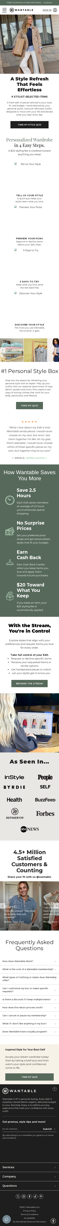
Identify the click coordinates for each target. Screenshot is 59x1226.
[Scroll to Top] (55, 1089)
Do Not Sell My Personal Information (29, 1222)
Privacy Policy (29, 1211)
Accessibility (29, 1218)
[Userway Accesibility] (53, 1221)
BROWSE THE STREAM (29, 683)
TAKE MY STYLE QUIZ (29, 124)
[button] (56, 350)
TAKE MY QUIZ (29, 405)
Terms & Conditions (29, 1214)
